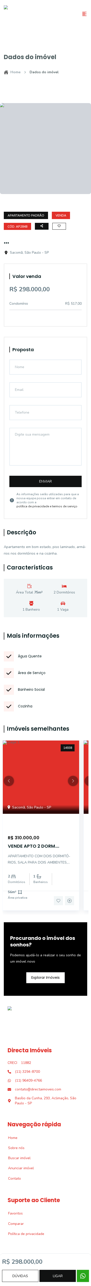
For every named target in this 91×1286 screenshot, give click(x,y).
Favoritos (13, 1213)
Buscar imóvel (17, 1158)
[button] (9, 781)
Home (15, 72)
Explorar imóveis (45, 977)
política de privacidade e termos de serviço (46, 506)
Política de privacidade (23, 1233)
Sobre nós (14, 1148)
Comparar (13, 1223)
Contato (12, 1178)
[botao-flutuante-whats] (83, 1276)
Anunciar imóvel (18, 1168)
